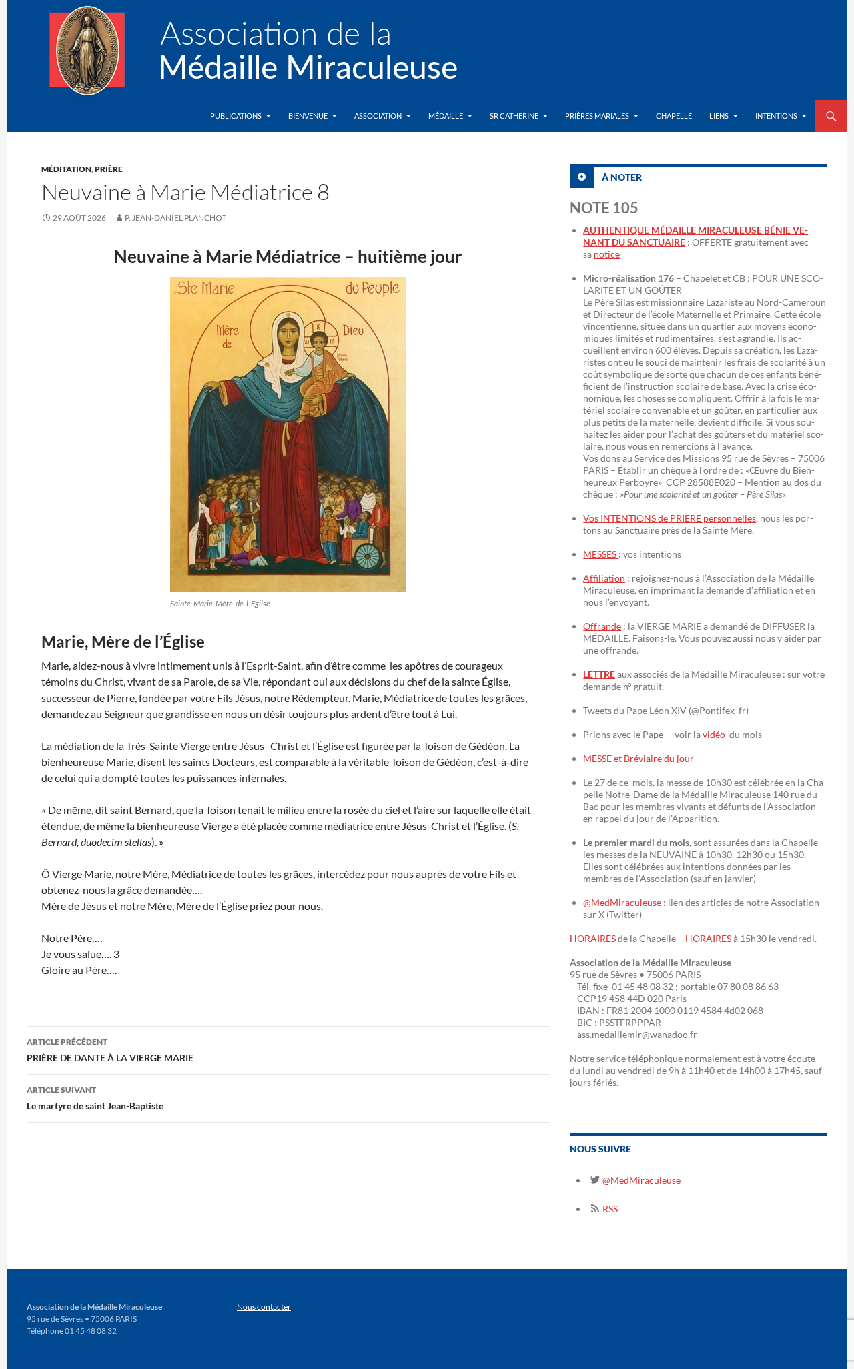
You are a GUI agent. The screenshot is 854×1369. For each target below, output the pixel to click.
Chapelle (674, 115)
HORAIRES (594, 938)
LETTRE (599, 674)
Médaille (445, 115)
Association (378, 115)
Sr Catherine (514, 115)
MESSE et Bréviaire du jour (638, 758)
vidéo (714, 734)
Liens (719, 115)
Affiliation (604, 578)
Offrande (602, 626)
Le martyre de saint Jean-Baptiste (95, 1098)
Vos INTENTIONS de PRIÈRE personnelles (669, 518)
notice (607, 254)
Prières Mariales (597, 115)
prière (109, 169)
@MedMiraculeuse (622, 902)
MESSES (600, 554)
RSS (609, 1208)
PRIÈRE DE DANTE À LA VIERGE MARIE (110, 1050)
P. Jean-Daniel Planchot (175, 218)
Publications (236, 115)
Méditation (66, 169)
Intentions (776, 115)
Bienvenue (308, 115)
